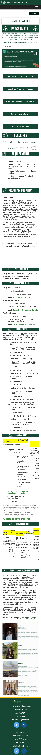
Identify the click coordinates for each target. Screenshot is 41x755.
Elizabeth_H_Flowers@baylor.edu (25, 310)
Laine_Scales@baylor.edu (22, 297)
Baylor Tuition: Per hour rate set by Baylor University (18, 492)
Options (34, 13)
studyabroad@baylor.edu (21, 720)
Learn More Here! (28, 619)
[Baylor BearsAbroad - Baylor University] (20, 2)
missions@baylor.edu (20, 746)
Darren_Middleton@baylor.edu (24, 324)
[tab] (11, 46)
